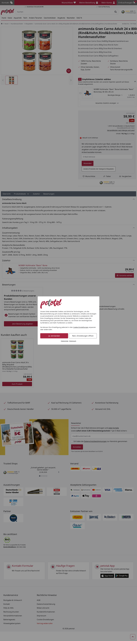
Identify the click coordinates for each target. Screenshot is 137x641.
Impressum (72, 341)
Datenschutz (64, 341)
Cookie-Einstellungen (80, 327)
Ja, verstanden (54, 336)
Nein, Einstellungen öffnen (83, 336)
